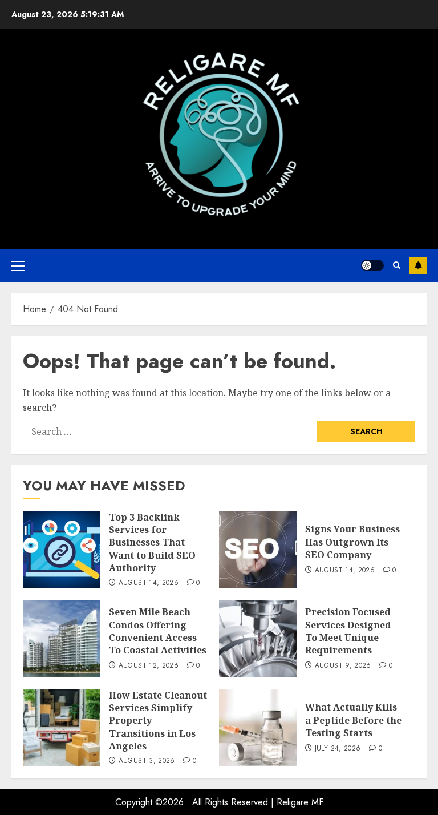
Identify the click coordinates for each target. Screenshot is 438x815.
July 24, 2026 (338, 748)
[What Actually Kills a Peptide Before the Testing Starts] (258, 727)
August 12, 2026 (149, 666)
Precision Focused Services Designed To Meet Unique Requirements (348, 631)
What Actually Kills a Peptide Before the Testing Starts (353, 720)
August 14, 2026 (149, 583)
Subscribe (418, 265)
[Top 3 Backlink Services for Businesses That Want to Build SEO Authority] (61, 549)
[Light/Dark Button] (372, 265)
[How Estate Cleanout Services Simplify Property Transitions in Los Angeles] (61, 727)
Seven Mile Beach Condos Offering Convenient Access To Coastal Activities (157, 631)
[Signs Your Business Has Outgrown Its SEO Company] (258, 549)
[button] (18, 265)
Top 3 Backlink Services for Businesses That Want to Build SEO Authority (152, 543)
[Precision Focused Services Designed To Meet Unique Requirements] (258, 638)
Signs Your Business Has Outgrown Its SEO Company (352, 542)
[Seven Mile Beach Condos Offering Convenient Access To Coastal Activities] (61, 638)
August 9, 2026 (343, 666)
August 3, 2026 (147, 761)
